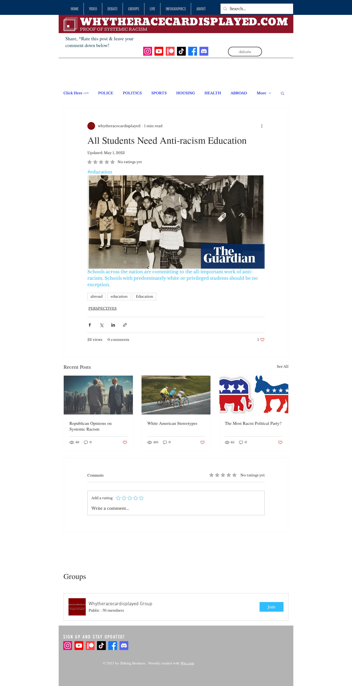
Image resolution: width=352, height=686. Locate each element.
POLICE (105, 93)
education (119, 296)
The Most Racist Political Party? (253, 423)
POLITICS (132, 93)
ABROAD (239, 93)
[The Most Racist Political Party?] (253, 395)
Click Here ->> (76, 93)
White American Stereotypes (172, 423)
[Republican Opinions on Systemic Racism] (98, 395)
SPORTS (159, 93)
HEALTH (212, 93)
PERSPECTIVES (102, 308)
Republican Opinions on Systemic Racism (90, 426)
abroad (96, 296)
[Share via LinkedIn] (113, 325)
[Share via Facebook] (89, 325)
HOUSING (185, 93)
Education (144, 296)
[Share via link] (125, 325)
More (261, 93)
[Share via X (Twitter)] (101, 325)
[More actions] (262, 126)
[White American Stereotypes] (176, 395)
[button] (282, 93)
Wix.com (187, 663)
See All (283, 366)
